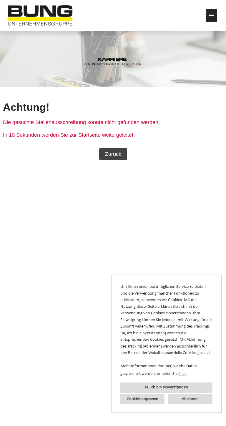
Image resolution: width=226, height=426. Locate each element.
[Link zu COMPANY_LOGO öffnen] (40, 15)
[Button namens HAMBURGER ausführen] (211, 15)
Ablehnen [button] (190, 399)
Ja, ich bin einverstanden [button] (166, 387)
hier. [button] (183, 374)
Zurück (113, 154)
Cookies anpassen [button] (142, 399)
